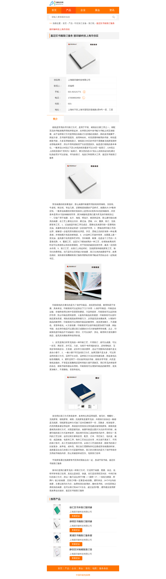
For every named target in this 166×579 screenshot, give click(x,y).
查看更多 (76, 516)
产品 (68, 10)
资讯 (111, 10)
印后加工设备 (80, 23)
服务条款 (103, 568)
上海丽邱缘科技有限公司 (81, 512)
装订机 (91, 23)
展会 (97, 10)
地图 (94, 568)
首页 (54, 10)
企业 (83, 10)
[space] (56, 3)
